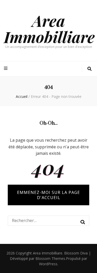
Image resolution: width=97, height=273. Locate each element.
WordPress (48, 263)
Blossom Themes (50, 258)
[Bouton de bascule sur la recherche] (89, 68)
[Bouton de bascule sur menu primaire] (6, 68)
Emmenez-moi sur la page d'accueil (48, 195)
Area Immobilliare (49, 28)
